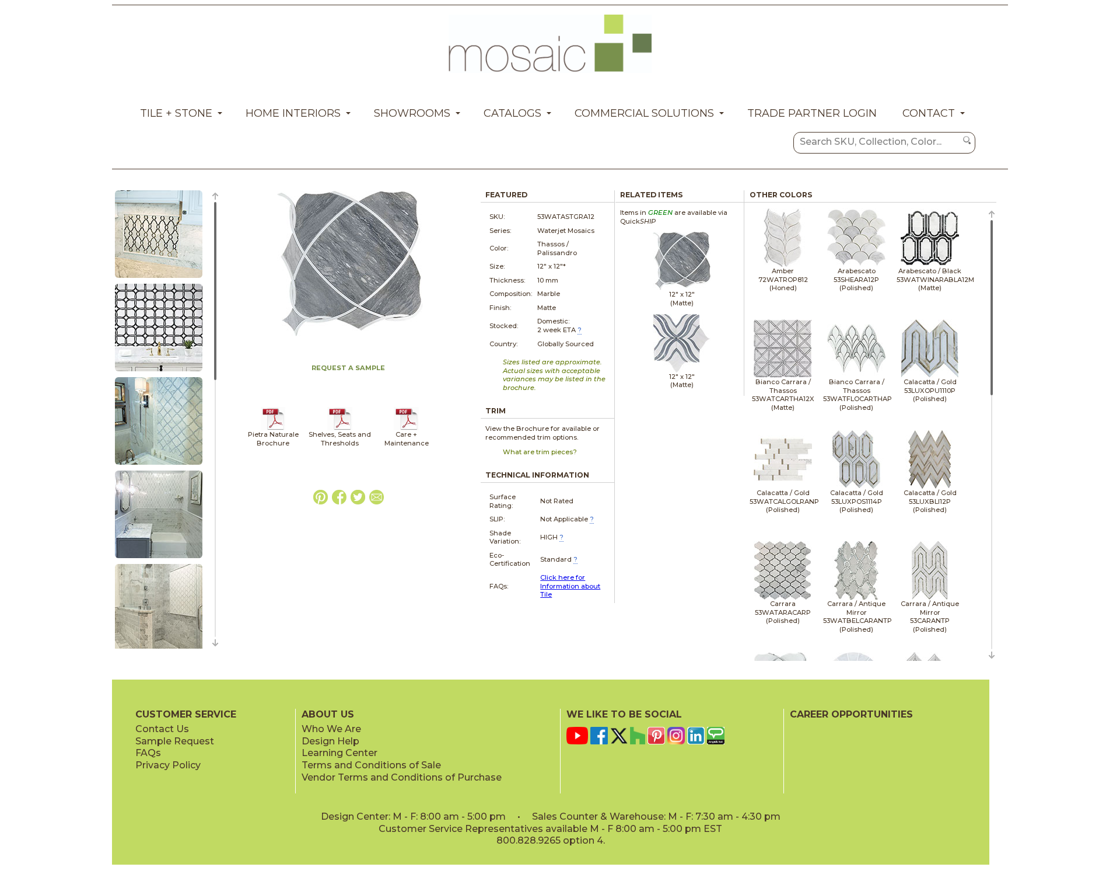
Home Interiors (293, 113)
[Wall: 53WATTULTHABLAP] (158, 372)
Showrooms (412, 113)
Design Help (330, 741)
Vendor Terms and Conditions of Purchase (402, 777)
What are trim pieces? (540, 452)
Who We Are (331, 728)
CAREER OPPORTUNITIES (851, 714)
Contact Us (162, 728)
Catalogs (512, 113)
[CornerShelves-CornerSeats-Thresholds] (339, 428)
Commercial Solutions (644, 113)
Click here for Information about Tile (570, 585)
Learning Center (339, 752)
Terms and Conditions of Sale (371, 765)
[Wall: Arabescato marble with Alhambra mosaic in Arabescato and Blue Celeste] (158, 465)
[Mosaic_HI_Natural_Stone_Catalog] (273, 428)
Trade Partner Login (812, 113)
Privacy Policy (168, 765)
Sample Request (174, 741)
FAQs (148, 752)
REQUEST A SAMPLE (348, 368)
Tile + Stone (176, 113)
